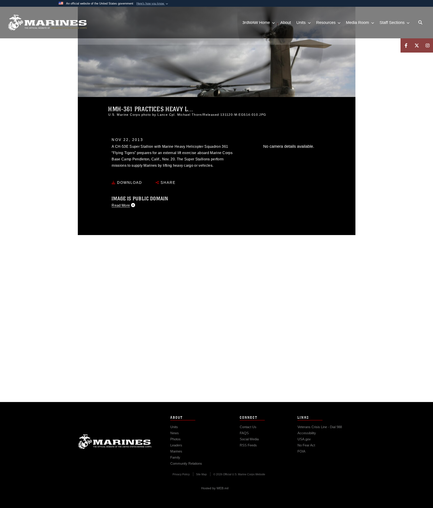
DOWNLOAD (129, 183)
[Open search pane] (420, 22)
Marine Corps (115, 441)
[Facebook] (406, 45)
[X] (416, 45)
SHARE (167, 183)
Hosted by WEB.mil (214, 488)
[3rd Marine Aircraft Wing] (47, 22)
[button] (152, 3)
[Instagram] (427, 45)
